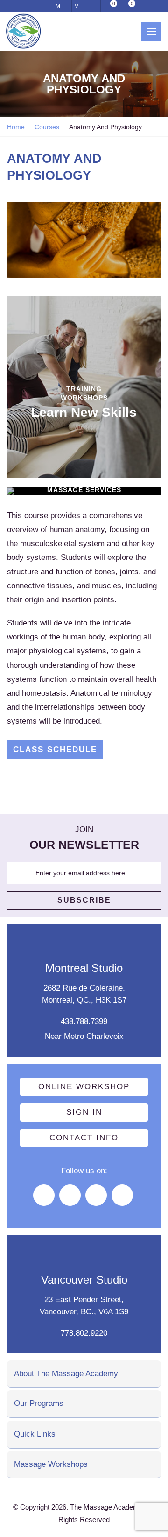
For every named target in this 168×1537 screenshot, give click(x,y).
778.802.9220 (84, 1333)
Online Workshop (84, 1086)
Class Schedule (55, 749)
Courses (47, 127)
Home (16, 127)
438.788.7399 (84, 1021)
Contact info (84, 1137)
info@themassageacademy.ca (95, 6)
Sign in (84, 1112)
